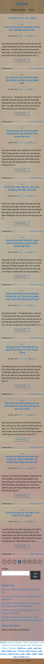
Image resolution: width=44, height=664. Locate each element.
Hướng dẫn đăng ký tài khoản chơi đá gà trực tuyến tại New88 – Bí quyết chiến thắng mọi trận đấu (22, 459)
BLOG (22, 24)
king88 (22, 4)
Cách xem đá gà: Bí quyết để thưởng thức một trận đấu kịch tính (22, 28)
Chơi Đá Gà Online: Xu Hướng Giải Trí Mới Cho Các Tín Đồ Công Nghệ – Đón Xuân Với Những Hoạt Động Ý (22, 296)
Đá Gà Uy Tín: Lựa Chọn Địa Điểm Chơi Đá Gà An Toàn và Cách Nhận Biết (22, 80)
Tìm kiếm (5, 569)
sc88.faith (37, 648)
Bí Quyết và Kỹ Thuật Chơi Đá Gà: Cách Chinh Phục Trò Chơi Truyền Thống (22, 350)
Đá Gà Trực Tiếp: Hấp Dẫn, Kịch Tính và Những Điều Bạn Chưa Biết (22, 188)
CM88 (28, 654)
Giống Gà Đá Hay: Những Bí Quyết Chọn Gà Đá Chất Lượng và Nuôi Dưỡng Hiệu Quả (22, 243)
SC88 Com (21, 648)
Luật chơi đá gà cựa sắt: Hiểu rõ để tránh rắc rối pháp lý (22, 514)
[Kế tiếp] (40, 562)
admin (33, 18)
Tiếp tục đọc (22, 60)
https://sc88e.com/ (9, 651)
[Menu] (3, 4)
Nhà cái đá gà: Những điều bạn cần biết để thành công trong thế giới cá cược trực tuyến (22, 406)
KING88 (5, 10)
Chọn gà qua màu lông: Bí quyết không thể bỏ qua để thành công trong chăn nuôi (22, 133)
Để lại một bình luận (36, 68)
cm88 (29, 648)
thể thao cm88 (24, 651)
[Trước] (4, 562)
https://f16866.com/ (21, 657)
